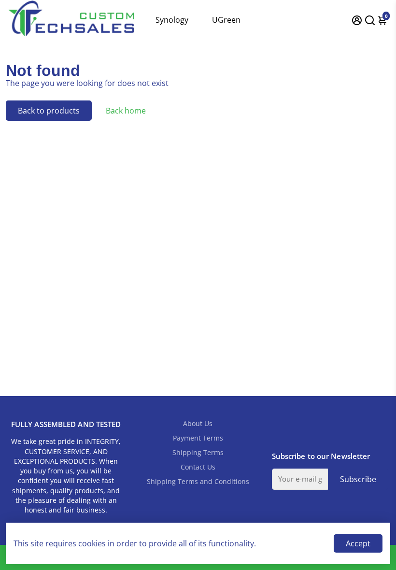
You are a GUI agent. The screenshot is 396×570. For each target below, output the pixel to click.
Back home (126, 110)
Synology (172, 19)
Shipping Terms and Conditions (198, 481)
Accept (358, 543)
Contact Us (198, 467)
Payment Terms (198, 438)
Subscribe (358, 479)
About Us (197, 423)
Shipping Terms (198, 452)
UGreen (226, 19)
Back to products (49, 110)
